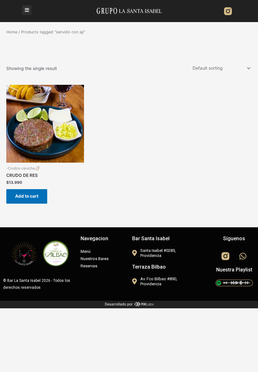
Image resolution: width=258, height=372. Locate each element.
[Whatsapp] (243, 256)
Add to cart (26, 196)
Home (11, 32)
